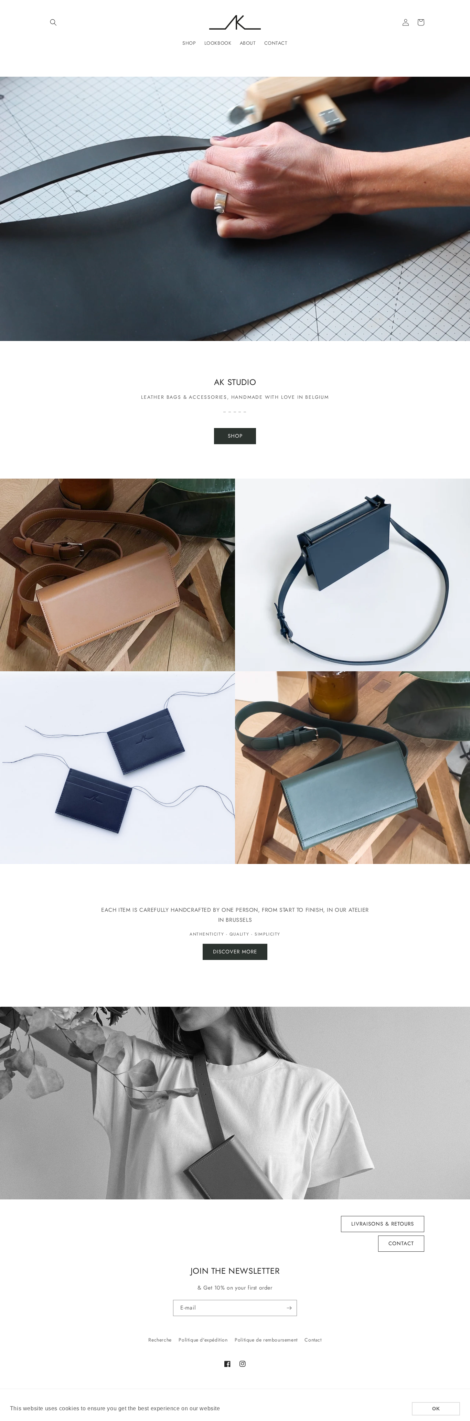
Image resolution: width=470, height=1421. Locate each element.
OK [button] (436, 1408)
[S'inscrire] (289, 1308)
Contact (313, 1339)
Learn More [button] (238, 1408)
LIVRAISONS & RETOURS (382, 1224)
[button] (53, 22)
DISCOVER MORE (235, 951)
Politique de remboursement (266, 1339)
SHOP (235, 436)
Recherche (159, 1339)
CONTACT (401, 1243)
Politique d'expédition (203, 1339)
